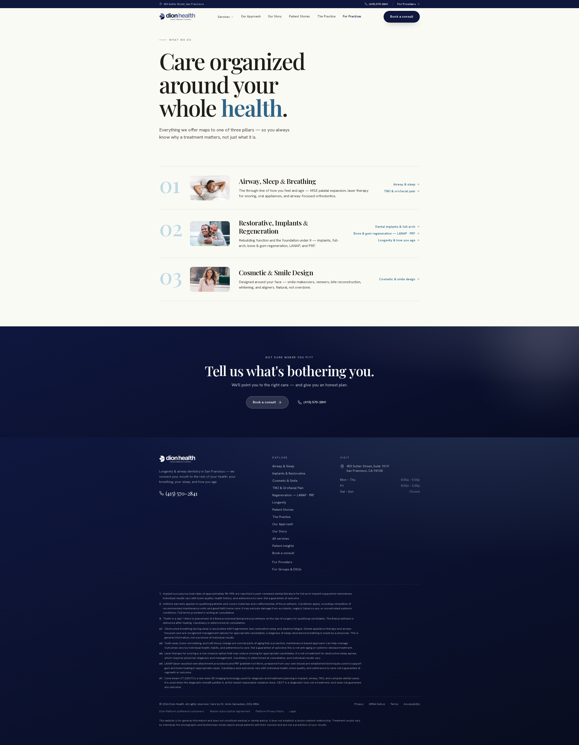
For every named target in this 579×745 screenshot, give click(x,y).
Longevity (279, 502)
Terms (394, 704)
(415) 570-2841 (378, 4)
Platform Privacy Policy (270, 711)
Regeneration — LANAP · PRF (293, 495)
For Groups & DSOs (286, 569)
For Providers (406, 4)
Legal (292, 711)
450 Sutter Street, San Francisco (184, 4)
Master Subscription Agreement (230, 711)
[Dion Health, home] (177, 16)
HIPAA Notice (377, 704)
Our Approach (251, 16)
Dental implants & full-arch (395, 227)
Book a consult (401, 16)
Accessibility (412, 704)
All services (280, 538)
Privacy (358, 704)
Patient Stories (299, 16)
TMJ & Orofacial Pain (288, 488)
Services (224, 17)
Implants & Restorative (288, 473)
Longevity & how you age (396, 240)
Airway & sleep (404, 184)
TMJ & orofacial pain (399, 191)
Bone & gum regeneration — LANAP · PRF (384, 233)
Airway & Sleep (283, 466)
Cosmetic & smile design (397, 279)
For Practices (352, 16)
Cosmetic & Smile (285, 481)
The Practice (326, 16)
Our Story (275, 16)
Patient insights (283, 546)
